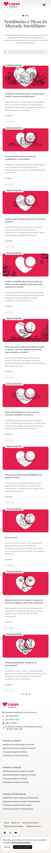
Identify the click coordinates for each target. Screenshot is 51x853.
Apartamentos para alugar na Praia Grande (20, 798)
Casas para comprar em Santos (16, 756)
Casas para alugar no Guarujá (15, 778)
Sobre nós (16, 823)
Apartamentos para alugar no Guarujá (18, 771)
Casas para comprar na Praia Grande (18, 809)
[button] (44, 5)
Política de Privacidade (13, 826)
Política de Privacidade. (21, 843)
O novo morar (11, 537)
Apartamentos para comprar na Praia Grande (21, 801)
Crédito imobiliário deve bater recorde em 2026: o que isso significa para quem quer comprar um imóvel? (24, 284)
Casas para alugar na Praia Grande (17, 805)
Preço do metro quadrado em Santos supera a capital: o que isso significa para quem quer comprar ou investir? (25, 349)
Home (6, 823)
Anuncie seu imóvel (30, 823)
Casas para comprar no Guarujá (16, 782)
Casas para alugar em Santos (15, 752)
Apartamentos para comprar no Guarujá (19, 775)
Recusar (7, 847)
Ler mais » (9, 116)
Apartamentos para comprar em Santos (19, 748)
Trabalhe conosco (33, 826)
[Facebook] (5, 833)
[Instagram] (10, 833)
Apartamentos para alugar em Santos (18, 744)
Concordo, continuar (22, 847)
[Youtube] (16, 833)
